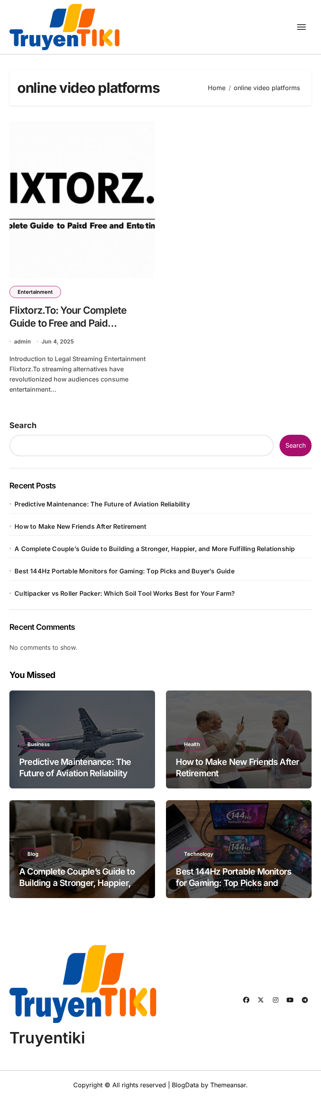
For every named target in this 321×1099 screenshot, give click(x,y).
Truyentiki (47, 1037)
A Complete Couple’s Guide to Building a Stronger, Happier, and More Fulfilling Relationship (154, 549)
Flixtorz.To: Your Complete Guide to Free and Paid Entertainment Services (67, 323)
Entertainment (35, 292)
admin (22, 341)
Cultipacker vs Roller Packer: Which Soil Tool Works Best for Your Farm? (124, 593)
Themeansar (228, 1085)
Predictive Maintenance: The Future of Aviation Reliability (102, 504)
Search (22, 425)
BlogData (185, 1085)
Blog (32, 854)
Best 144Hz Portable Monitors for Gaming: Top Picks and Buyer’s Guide (124, 571)
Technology (198, 854)
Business (38, 744)
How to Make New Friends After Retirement (80, 526)
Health (192, 744)
